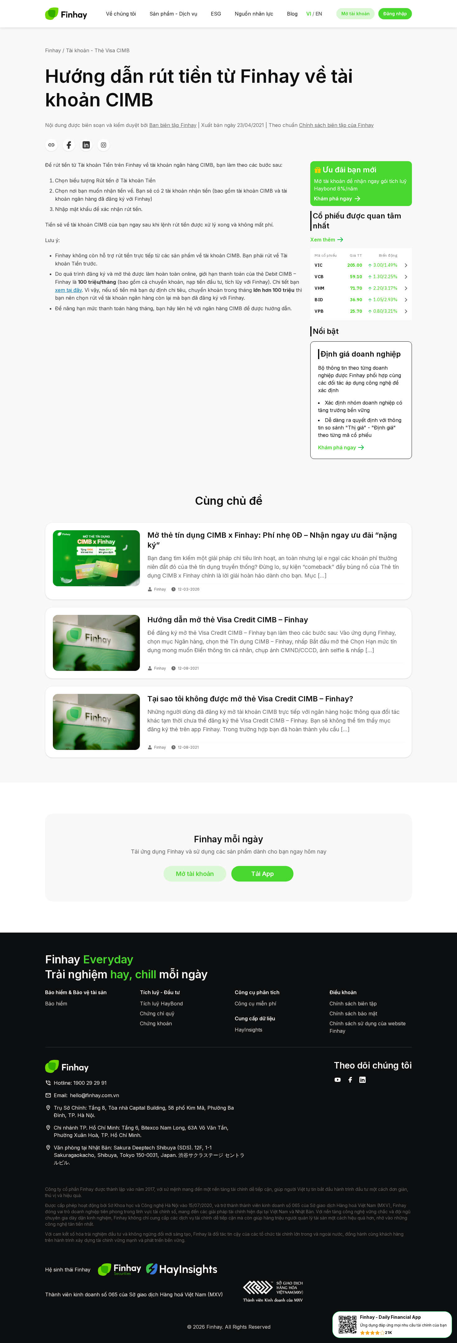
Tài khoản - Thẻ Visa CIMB (98, 50)
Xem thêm (322, 239)
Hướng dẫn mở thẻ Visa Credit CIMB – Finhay (227, 619)
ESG (216, 14)
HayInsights (248, 1030)
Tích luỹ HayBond (161, 1003)
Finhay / (54, 50)
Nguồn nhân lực (254, 14)
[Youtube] (337, 1079)
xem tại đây (68, 290)
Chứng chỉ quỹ (157, 1013)
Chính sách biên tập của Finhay (336, 125)
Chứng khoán (156, 1023)
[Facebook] (350, 1079)
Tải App (262, 873)
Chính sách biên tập (353, 1003)
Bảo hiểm (56, 1003)
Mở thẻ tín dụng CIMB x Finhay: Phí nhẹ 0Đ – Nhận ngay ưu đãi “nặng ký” (272, 540)
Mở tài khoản (355, 13)
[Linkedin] (362, 1079)
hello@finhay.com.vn (94, 1095)
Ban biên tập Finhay (172, 125)
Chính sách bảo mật (353, 1013)
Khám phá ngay (333, 198)
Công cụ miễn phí (255, 1003)
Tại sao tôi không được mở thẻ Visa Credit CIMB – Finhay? (250, 698)
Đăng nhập (395, 13)
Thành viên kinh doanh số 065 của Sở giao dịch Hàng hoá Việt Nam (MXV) (134, 1294)
